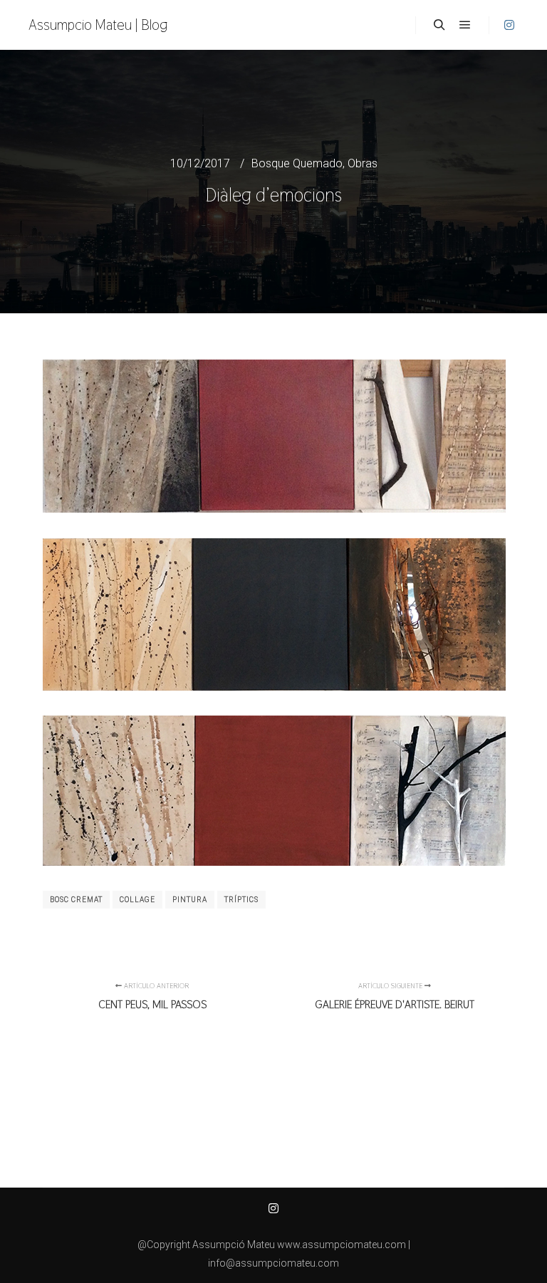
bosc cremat (76, 900)
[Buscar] (439, 25)
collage (137, 900)
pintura (189, 900)
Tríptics (241, 900)
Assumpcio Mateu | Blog (98, 25)
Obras (362, 163)
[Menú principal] (465, 25)
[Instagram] (509, 25)
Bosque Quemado (297, 163)
